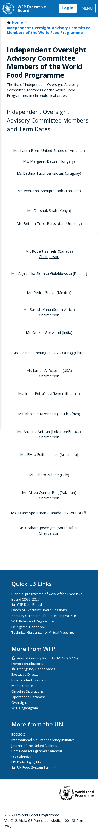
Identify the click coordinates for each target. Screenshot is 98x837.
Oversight (19, 702)
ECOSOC (18, 734)
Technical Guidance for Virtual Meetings (42, 632)
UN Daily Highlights (26, 762)
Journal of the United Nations (34, 745)
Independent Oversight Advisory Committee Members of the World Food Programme (48, 30)
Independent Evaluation (30, 680)
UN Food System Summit (36, 767)
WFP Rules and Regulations (33, 621)
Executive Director (25, 674)
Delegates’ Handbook (28, 627)
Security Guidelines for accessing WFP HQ (44, 615)
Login (67, 8)
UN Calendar (21, 756)
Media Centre (22, 685)
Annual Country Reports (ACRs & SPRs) (47, 658)
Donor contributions (27, 663)
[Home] (8, 8)
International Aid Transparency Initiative (43, 739)
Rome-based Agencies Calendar (36, 751)
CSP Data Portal (29, 604)
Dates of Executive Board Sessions (39, 610)
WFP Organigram (24, 708)
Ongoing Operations (27, 691)
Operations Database (28, 696)
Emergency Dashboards (36, 669)
